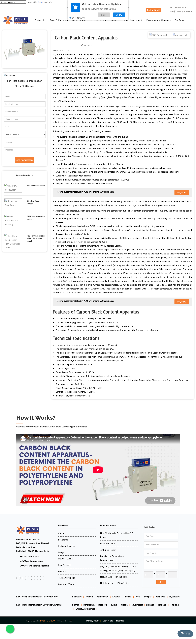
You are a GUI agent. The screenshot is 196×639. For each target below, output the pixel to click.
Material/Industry (66, 546)
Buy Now (181, 192)
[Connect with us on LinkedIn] (36, 578)
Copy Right (108, 620)
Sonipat (148, 596)
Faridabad (76, 596)
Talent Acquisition (66, 577)
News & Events (65, 558)
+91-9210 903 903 (179, 7)
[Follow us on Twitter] (24, 578)
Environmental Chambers (158, 20)
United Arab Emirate (85, 608)
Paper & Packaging (59, 20)
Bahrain (76, 604)
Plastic (114, 20)
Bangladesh (89, 604)
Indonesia (103, 604)
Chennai (127, 596)
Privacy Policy (92, 620)
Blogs (61, 552)
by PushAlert (78, 17)
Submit (161, 582)
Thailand (174, 604)
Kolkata (116, 596)
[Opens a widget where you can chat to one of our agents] (185, 634)
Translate (48, 1)
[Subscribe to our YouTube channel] (30, 578)
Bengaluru (160, 596)
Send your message (24, 160)
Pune (137, 596)
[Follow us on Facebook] (18, 578)
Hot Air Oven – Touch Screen (114, 576)
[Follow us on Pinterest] (42, 578)
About (61, 533)
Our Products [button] (181, 20)
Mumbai (89, 596)
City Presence (64, 564)
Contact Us (40, 20)
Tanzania (162, 604)
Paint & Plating (79, 20)
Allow (119, 14)
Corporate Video (66, 584)
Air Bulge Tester (108, 549)
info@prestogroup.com (180, 11)
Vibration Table (107, 543)
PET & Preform (98, 20)
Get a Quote (153, 10)
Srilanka (150, 604)
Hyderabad (174, 596)
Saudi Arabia (137, 604)
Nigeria (124, 604)
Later (103, 14)
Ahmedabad (102, 596)
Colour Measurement (132, 20)
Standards (63, 539)
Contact (62, 571)
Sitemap (120, 620)
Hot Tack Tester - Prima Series (114, 583)
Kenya (114, 604)
